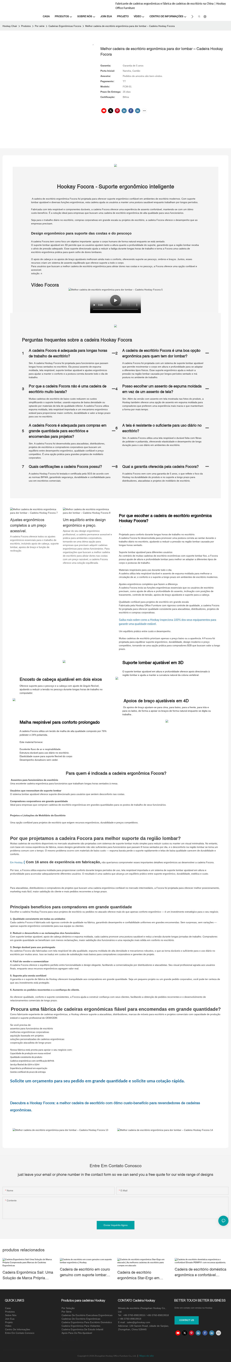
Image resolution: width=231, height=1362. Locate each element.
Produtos (26, 26)
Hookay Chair (10, 26)
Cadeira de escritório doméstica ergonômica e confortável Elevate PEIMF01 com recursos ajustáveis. (200, 1272)
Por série (39, 26)
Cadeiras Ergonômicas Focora (65, 26)
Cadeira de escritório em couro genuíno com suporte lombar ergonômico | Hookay (85, 1272)
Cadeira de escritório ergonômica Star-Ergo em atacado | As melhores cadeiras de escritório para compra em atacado (143, 1275)
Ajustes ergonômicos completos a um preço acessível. (28, 525)
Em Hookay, (16, 862)
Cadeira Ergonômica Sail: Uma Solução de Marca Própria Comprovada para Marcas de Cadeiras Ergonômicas (28, 1275)
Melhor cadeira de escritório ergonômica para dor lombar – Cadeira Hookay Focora (130, 26)
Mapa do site (146, 1356)
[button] (192, 16)
